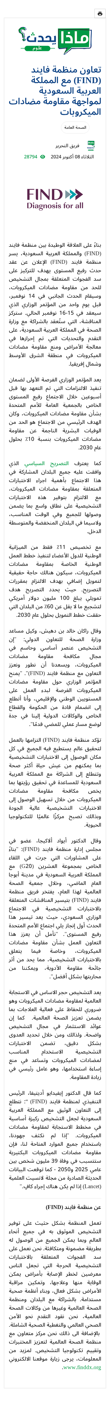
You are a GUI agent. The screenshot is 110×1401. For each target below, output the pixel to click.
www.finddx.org (82, 1367)
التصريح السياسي (46, 463)
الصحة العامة (75, 127)
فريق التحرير (67, 146)
